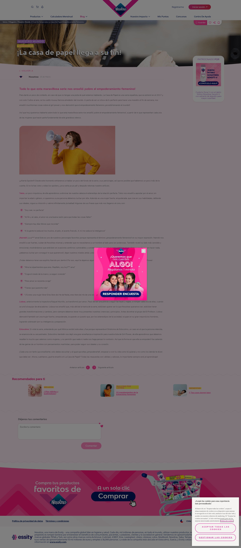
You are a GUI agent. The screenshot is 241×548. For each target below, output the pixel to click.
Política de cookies (226, 521)
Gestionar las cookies (215, 537)
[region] (215, 521)
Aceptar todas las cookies (215, 528)
